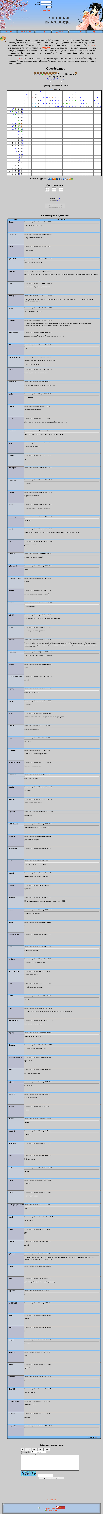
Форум (94, 32)
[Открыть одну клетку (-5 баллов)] (47, 189)
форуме (46, 48)
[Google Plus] (53, 179)
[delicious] (61, 179)
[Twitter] (51, 179)
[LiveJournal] (59, 179)
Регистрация (47, 9)
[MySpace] (66, 179)
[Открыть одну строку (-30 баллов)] (61, 189)
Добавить (60, 32)
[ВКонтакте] (49, 179)
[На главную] (51, 1500)
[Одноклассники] (55, 179)
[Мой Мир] (57, 179)
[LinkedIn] (64, 179)
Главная (8, 32)
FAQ (43, 32)
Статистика (77, 32)
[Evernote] (72, 179)
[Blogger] (70, 179)
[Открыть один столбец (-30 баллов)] (54, 189)
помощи (92, 45)
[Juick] (68, 179)
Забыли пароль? (45, 10)
